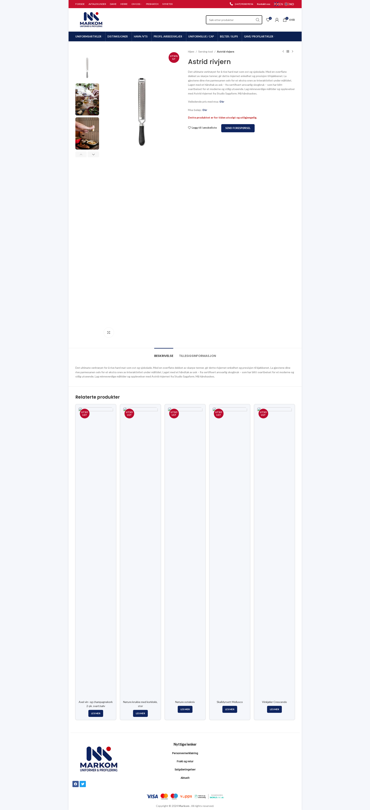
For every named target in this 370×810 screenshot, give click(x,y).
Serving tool (205, 51)
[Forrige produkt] (283, 51)
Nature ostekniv (185, 702)
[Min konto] (277, 20)
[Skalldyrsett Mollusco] (229, 552)
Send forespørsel (238, 128)
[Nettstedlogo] (91, 19)
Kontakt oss (263, 4)
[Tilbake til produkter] (288, 51)
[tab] (163, 354)
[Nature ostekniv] (185, 552)
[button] (81, 154)
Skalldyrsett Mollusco (230, 702)
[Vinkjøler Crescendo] (274, 552)
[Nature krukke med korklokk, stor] (140, 552)
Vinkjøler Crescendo (274, 702)
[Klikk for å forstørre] (109, 332)
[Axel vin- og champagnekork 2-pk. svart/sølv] (95, 552)
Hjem (191, 51)
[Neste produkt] (292, 51)
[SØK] (257, 19)
